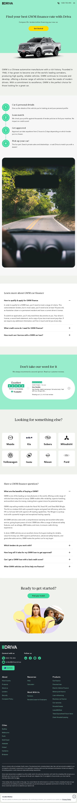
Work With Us (33, 692)
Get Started (38, 28)
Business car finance (59, 699)
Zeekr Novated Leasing (60, 717)
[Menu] (73, 3)
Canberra (5, 751)
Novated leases (58, 706)
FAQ (28, 681)
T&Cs (17, 778)
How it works (6, 681)
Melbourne (5, 733)
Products (5, 684)
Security (5, 695)
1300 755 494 (66, 3)
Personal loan (57, 684)
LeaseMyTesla (57, 710)
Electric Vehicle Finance (61, 688)
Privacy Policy (66, 799)
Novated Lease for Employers (37, 700)
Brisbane (5, 754)
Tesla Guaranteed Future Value (63, 714)
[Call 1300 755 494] (59, 3)
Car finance (56, 681)
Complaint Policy (7, 699)
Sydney (4, 729)
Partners (30, 696)
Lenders (4, 692)
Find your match (38, 596)
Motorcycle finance (59, 692)
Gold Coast (5, 740)
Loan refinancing (58, 695)
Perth (4, 736)
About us (5, 688)
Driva (7, 3)
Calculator (30, 684)
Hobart (4, 747)
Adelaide (5, 743)
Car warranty (57, 703)
